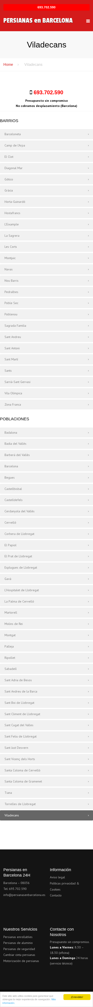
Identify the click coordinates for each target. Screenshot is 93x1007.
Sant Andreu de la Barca (21, 691)
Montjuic (10, 258)
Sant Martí (11, 359)
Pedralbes (11, 292)
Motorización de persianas (21, 961)
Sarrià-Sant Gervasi (17, 382)
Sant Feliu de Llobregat (21, 736)
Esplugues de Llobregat (21, 567)
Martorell (11, 612)
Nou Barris (12, 281)
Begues (10, 477)
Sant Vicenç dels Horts (20, 759)
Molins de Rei (14, 624)
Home (8, 64)
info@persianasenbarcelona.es (24, 895)
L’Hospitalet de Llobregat (22, 590)
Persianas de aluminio (18, 943)
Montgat (10, 635)
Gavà (8, 579)
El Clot (9, 157)
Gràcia (9, 190)
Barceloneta (13, 134)
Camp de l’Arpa (15, 145)
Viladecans (12, 815)
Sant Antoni (12, 348)
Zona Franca (13, 404)
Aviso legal (57, 877)
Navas (9, 269)
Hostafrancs (12, 213)
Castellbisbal (13, 489)
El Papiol (10, 545)
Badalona (11, 432)
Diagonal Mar (14, 168)
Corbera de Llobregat (19, 534)
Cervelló (10, 522)
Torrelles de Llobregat (20, 804)
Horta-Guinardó (15, 202)
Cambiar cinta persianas (19, 955)
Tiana (8, 793)
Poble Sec (11, 303)
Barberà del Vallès (17, 455)
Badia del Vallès (15, 444)
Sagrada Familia (15, 326)
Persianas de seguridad (19, 949)
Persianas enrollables (18, 937)
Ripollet (10, 658)
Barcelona (11, 466)
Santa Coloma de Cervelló (22, 770)
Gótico (9, 179)
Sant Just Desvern (16, 748)
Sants (8, 371)
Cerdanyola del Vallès (20, 511)
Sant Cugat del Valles (19, 725)
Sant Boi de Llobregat (19, 703)
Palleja (9, 646)
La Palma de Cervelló (19, 601)
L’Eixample (12, 224)
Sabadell (11, 669)
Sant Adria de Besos (18, 680)
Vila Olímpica (13, 393)
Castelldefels (14, 500)
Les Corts (11, 247)
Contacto (56, 895)
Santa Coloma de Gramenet (23, 781)
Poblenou (11, 314)
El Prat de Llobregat (18, 556)
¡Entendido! (77, 997)
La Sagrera (12, 236)
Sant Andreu (13, 337)
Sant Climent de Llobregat (22, 714)
